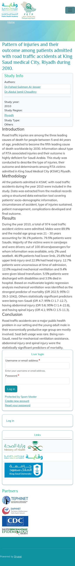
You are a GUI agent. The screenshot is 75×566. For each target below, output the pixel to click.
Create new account (17, 401)
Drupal (18, 556)
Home (11, 22)
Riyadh (9, 115)
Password (11, 375)
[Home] (19, 4)
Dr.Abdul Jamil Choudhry (21, 91)
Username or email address (21, 360)
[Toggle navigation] (70, 10)
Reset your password (17, 405)
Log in (11, 389)
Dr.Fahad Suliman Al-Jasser (23, 87)
